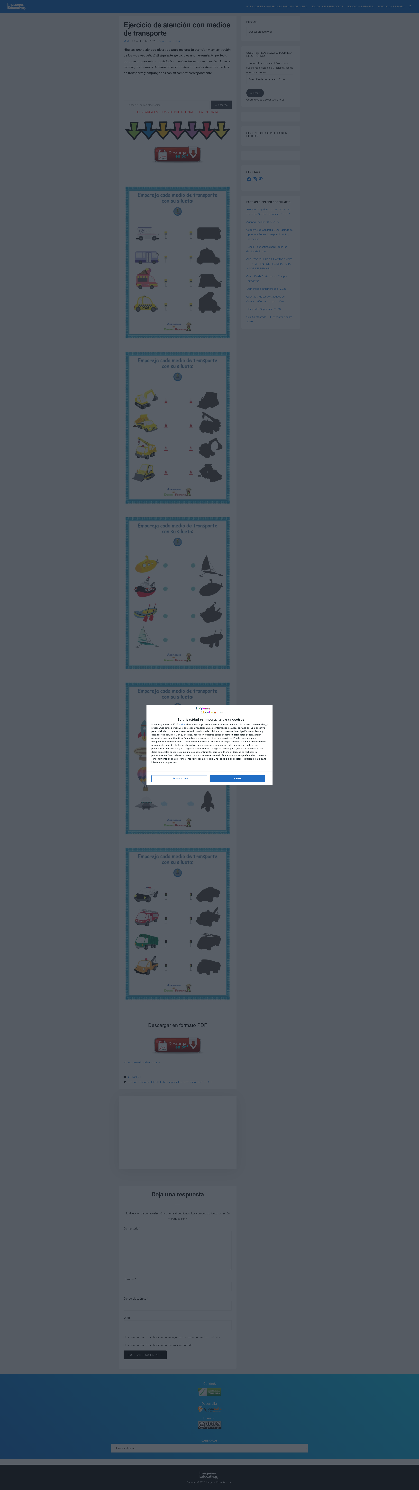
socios (182, 724)
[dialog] (209, 745)
